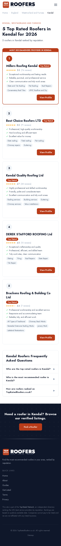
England (14, 12)
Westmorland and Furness (33, 12)
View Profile (46, 97)
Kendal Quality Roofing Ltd (24, 175)
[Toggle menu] (56, 5)
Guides (5, 485)
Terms (5, 494)
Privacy (5, 499)
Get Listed (6, 489)
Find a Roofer (30, 426)
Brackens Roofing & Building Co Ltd (28, 295)
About (4, 480)
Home (5, 12)
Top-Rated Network (27, 507)
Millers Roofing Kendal (21, 66)
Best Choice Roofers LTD (23, 121)
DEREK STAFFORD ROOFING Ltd (29, 234)
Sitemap (31, 535)
